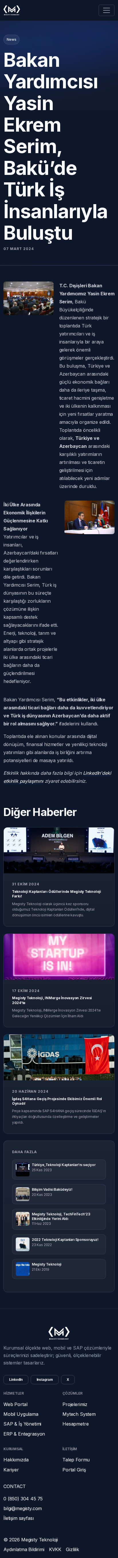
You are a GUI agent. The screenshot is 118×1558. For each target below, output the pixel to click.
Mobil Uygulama (20, 1414)
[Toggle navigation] (107, 10)
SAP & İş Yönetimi (22, 1424)
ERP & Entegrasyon (24, 1434)
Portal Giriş (74, 1470)
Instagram (45, 1380)
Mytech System (79, 1414)
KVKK (55, 1549)
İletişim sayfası (18, 1518)
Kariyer (11, 1470)
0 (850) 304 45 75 (23, 1499)
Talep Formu (76, 1460)
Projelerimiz (74, 1404)
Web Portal (15, 1404)
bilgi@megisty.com (22, 1508)
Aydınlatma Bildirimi (23, 1549)
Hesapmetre (75, 1424)
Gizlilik (72, 1549)
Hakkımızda (15, 1460)
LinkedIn (16, 1380)
